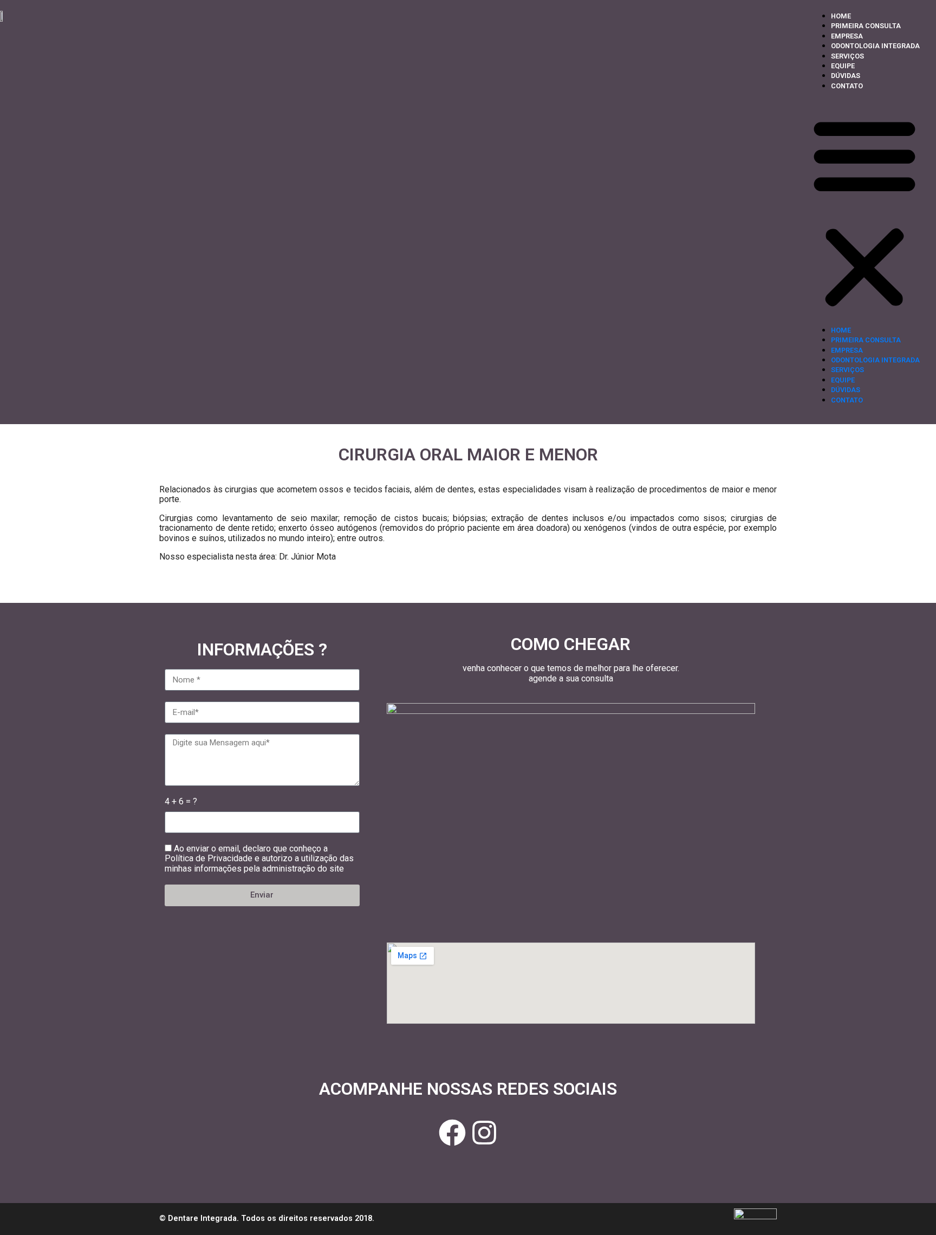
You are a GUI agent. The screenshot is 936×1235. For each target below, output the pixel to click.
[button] (864, 212)
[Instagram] (484, 1132)
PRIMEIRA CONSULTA (866, 26)
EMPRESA (847, 36)
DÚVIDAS (845, 76)
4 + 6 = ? (181, 802)
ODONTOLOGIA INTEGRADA (875, 46)
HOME (841, 16)
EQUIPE (843, 66)
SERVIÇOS (847, 56)
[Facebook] (452, 1132)
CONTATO (847, 86)
